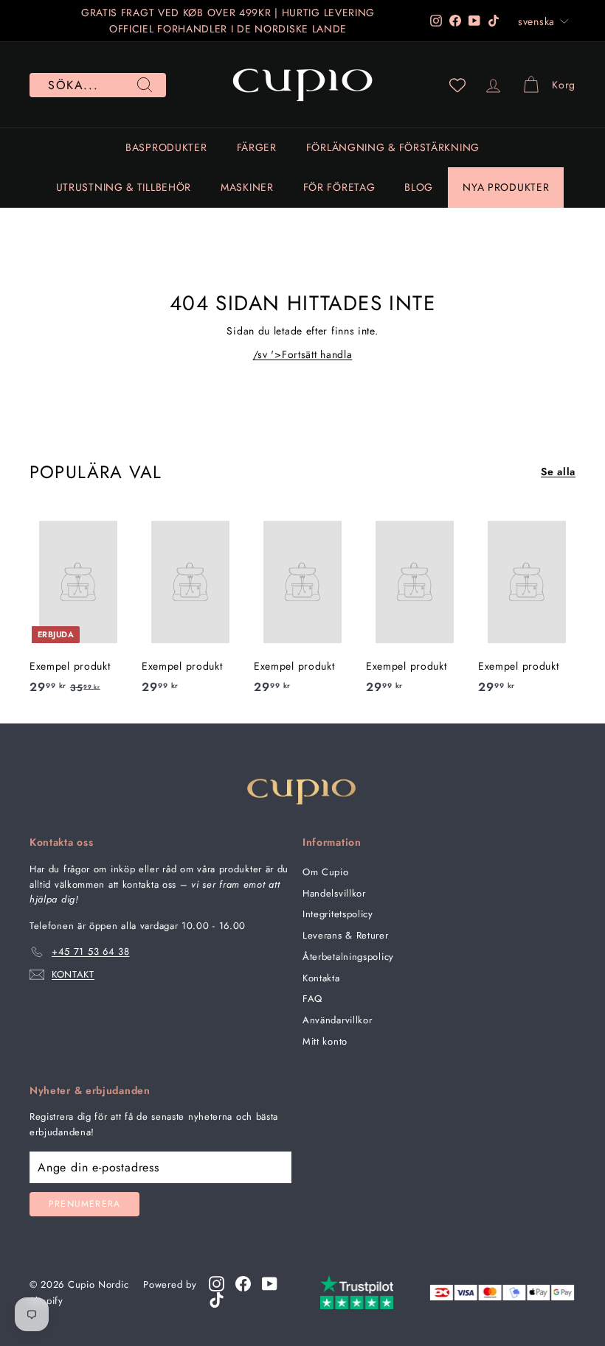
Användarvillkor (337, 1020)
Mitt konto (325, 1041)
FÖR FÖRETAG (339, 187)
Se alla (558, 471)
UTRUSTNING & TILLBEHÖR (123, 187)
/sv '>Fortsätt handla (303, 354)
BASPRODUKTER (166, 147)
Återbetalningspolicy (348, 957)
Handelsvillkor (334, 893)
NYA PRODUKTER (506, 187)
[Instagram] (216, 1284)
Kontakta (321, 978)
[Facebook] (243, 1284)
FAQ (312, 999)
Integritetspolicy (337, 914)
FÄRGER (257, 147)
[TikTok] (216, 1299)
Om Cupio (325, 872)
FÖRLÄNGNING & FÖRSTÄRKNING (393, 147)
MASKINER (247, 187)
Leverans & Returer (345, 935)
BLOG (418, 187)
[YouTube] (269, 1284)
